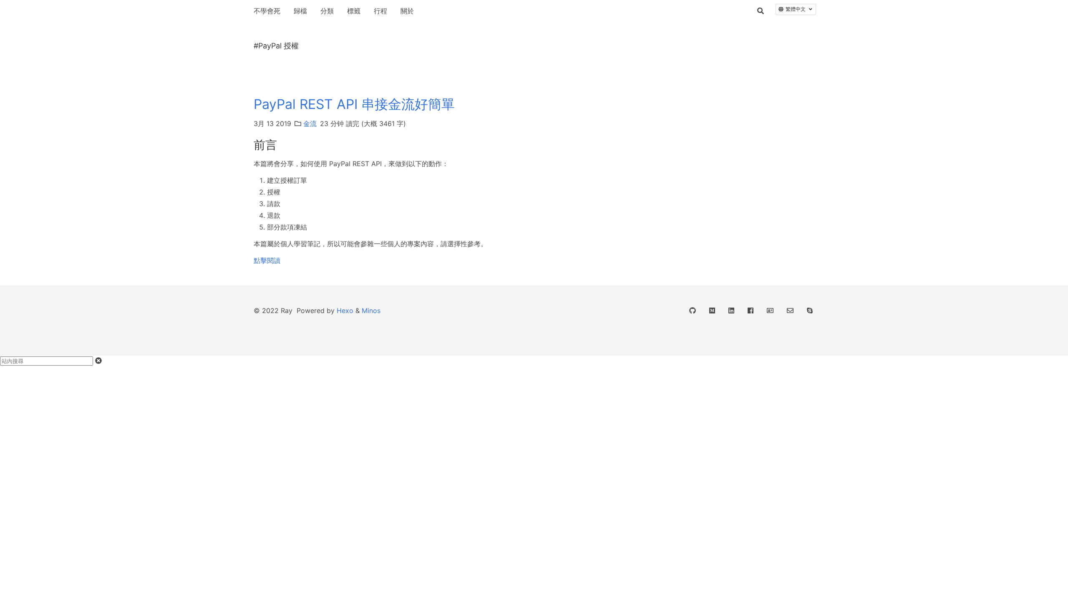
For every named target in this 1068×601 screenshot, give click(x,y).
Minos (371, 310)
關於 (407, 11)
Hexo (345, 310)
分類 (327, 11)
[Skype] (809, 310)
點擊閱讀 (267, 260)
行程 (380, 11)
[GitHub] (693, 310)
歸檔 (300, 11)
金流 (310, 123)
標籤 (353, 11)
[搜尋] (761, 11)
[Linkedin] (731, 310)
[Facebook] (750, 310)
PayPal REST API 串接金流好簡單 (354, 104)
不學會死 (267, 11)
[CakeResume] (770, 310)
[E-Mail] (790, 310)
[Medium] (712, 310)
